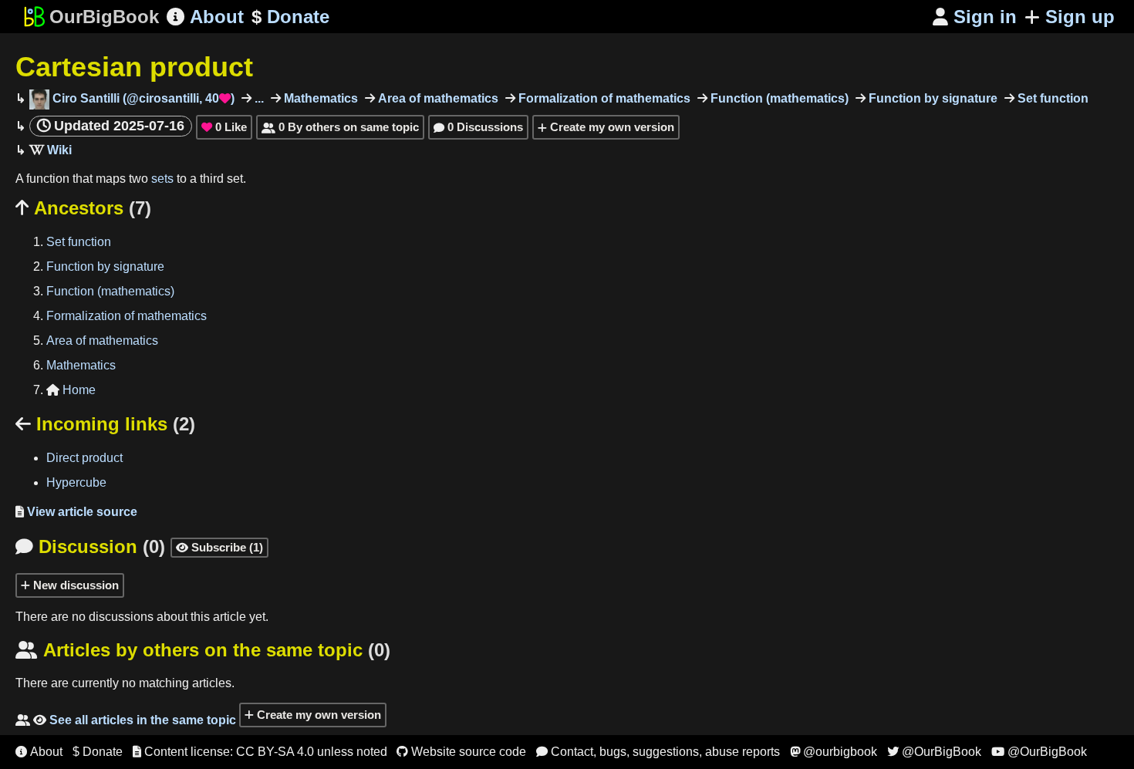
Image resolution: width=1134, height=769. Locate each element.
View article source (76, 511)
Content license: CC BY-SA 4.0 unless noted (260, 751)
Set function (1051, 98)
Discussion (90, 546)
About (205, 16)
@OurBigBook (934, 751)
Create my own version (610, 126)
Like (224, 126)
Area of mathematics (436, 98)
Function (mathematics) (778, 98)
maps (111, 178)
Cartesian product (134, 67)
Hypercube (76, 482)
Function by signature (931, 98)
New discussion (74, 585)
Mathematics (319, 98)
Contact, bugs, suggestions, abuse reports (658, 751)
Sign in (975, 16)
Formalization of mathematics (602, 98)
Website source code (461, 751)
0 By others (340, 126)
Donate (290, 16)
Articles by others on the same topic (202, 649)
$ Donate (98, 751)
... (257, 98)
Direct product (84, 457)
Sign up (1080, 16)
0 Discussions (478, 126)
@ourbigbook (833, 751)
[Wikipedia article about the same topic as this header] (50, 150)
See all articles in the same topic (125, 720)
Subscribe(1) (219, 547)
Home (71, 389)
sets (162, 178)
